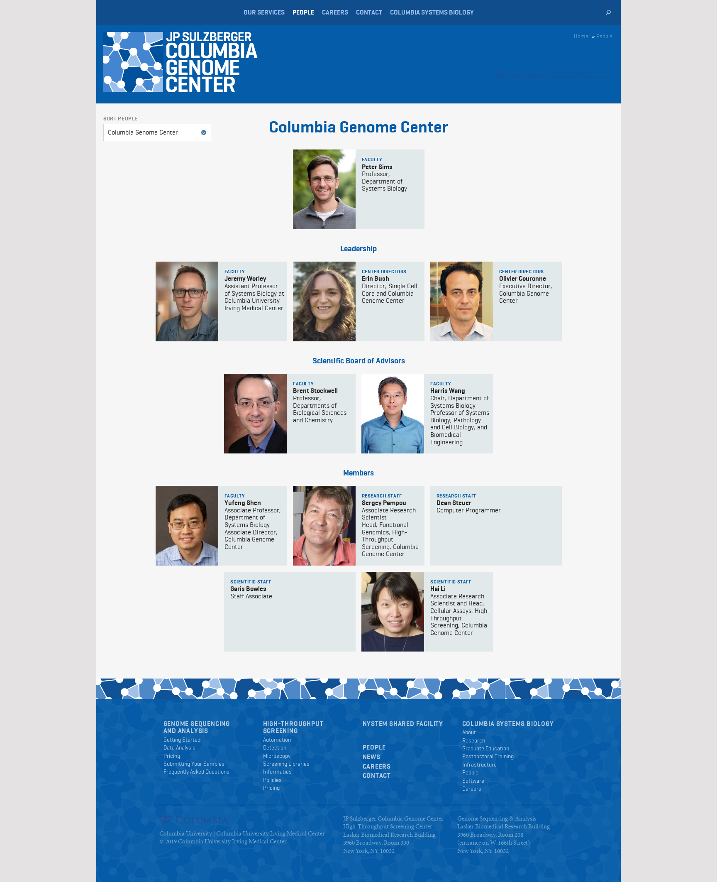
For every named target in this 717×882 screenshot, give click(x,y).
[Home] (220, 62)
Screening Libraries (286, 763)
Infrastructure (479, 764)
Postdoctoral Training (488, 756)
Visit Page (358, 189)
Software (473, 780)
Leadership (358, 248)
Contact (369, 12)
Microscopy (276, 755)
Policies (272, 780)
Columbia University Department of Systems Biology (118, 12)
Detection (274, 747)
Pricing (171, 755)
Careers (335, 12)
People (303, 12)
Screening (280, 731)
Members (358, 473)
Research (473, 740)
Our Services (264, 12)
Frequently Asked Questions (196, 771)
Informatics (277, 771)
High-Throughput (293, 724)
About (469, 732)
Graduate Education (485, 748)
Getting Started (181, 739)
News (371, 757)
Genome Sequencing (196, 724)
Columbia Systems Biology (432, 12)
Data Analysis (179, 747)
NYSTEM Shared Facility (403, 724)
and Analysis (186, 731)
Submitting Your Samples (193, 763)
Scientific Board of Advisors (358, 360)
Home (581, 36)
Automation (277, 739)
